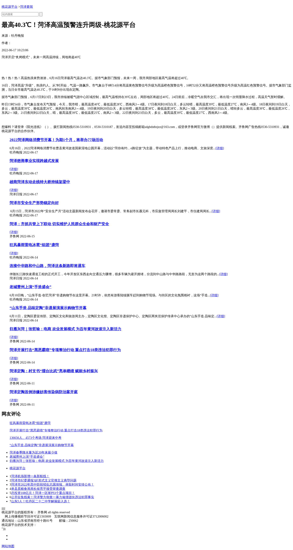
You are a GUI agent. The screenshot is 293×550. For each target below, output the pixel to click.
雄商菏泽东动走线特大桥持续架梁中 (40, 182)
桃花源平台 (10, 6)
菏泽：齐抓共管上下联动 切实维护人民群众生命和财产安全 (59, 224)
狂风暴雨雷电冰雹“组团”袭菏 (34, 245)
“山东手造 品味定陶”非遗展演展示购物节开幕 (48, 308)
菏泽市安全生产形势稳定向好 (34, 203)
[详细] (219, 148)
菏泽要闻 (26, 6)
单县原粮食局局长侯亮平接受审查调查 (38, 488)
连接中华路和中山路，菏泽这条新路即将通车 (47, 266)
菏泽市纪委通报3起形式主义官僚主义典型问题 (44, 480)
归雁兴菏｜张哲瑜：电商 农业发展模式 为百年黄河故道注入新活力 (65, 329)
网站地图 (8, 546)
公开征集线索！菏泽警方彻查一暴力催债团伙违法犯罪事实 (52, 497)
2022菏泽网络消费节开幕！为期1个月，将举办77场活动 (56, 140)
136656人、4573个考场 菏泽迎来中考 (35, 437)
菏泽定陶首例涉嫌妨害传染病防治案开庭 (44, 392)
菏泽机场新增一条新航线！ (30, 476)
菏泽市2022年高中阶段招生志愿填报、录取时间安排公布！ (52, 484)
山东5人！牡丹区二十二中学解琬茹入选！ (40, 501)
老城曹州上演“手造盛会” (30, 287)
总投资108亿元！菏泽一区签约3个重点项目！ (43, 493)
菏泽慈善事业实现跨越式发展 (34, 161)
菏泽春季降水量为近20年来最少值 (33, 452)
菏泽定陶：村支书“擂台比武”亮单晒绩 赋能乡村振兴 (54, 371)
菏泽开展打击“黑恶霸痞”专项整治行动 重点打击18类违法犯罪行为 (65, 350)
